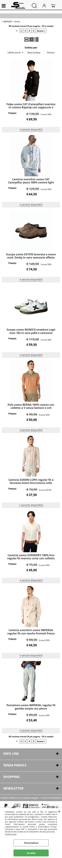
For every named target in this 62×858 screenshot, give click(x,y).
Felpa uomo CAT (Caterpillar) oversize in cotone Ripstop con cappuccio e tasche (30, 107)
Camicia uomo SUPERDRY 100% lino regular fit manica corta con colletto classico (31, 558)
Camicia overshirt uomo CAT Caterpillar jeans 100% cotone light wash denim (31, 182)
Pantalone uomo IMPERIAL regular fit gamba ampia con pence (31, 706)
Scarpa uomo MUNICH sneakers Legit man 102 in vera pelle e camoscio (31, 331)
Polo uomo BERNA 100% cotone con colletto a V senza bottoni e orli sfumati (31, 408)
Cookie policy (11, 834)
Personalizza (31, 842)
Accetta (31, 853)
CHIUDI (59, 811)
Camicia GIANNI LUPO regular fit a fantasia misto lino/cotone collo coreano (31, 483)
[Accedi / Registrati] (45, 5)
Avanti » (41, 30)
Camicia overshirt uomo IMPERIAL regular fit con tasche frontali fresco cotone (31, 633)
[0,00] (55, 5)
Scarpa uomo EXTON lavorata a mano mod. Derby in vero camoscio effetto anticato (31, 258)
